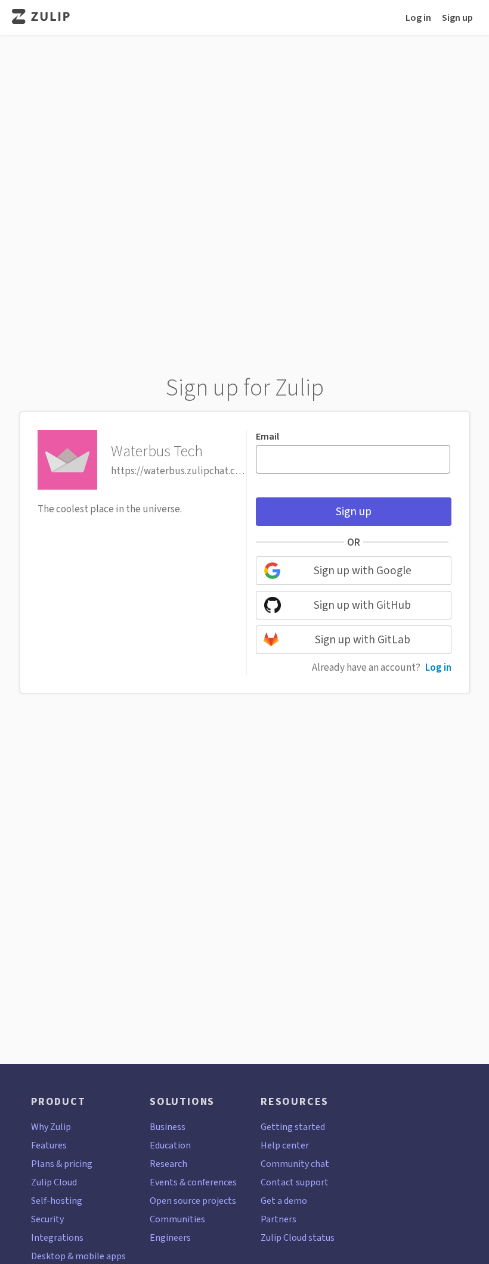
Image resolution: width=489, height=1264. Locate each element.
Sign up (457, 17)
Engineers (170, 1237)
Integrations (57, 1237)
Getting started (293, 1126)
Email (267, 437)
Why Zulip (51, 1126)
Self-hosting (56, 1200)
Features (49, 1145)
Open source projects (193, 1200)
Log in (418, 17)
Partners (278, 1219)
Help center (285, 1145)
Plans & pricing (61, 1163)
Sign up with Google (362, 570)
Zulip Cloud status (298, 1237)
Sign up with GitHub (362, 604)
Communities (177, 1219)
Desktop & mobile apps (78, 1256)
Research (168, 1163)
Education (170, 1145)
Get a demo (284, 1200)
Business (167, 1126)
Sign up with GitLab (362, 639)
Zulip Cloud (54, 1182)
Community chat (295, 1163)
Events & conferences (193, 1182)
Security (47, 1219)
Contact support (295, 1182)
